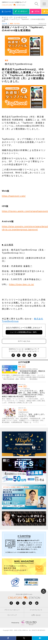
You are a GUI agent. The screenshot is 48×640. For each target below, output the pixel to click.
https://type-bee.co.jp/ (21, 284)
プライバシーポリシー (12, 610)
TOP (43, 592)
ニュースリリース (20, 17)
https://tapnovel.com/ (14, 196)
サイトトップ (7, 17)
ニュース (4, 23)
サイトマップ (12, 615)
